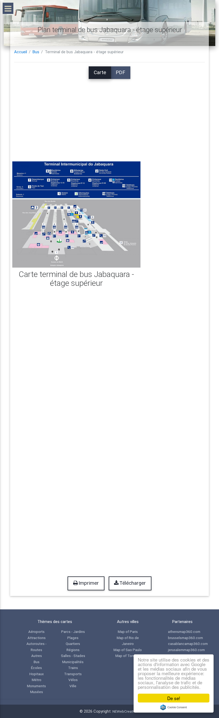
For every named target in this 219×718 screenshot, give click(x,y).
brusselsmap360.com (185, 638)
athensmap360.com (184, 631)
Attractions (37, 638)
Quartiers (73, 643)
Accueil (20, 52)
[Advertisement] (109, 116)
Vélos (73, 680)
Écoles (36, 668)
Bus (36, 52)
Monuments (36, 686)
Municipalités (73, 662)
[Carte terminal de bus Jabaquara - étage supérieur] (76, 214)
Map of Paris (128, 631)
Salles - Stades (73, 656)
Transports (73, 674)
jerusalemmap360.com (186, 650)
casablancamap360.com (188, 643)
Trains (73, 668)
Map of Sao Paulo (128, 650)
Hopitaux (36, 674)
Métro (36, 680)
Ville (72, 686)
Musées (36, 692)
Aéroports (36, 631)
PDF (120, 72)
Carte (100, 72)
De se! (173, 698)
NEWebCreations (126, 711)
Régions (73, 650)
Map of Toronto (127, 656)
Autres (36, 656)
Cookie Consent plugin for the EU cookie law (173, 707)
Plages (73, 638)
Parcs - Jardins (73, 631)
